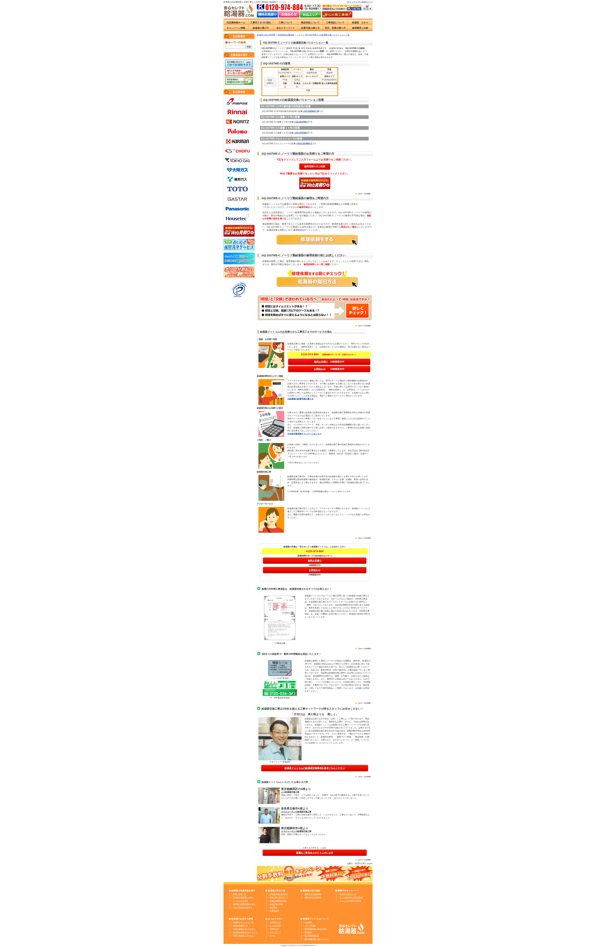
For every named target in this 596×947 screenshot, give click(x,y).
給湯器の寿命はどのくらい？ (245, 932)
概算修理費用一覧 (240, 926)
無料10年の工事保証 (313, 897)
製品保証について (310, 22)
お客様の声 (274, 911)
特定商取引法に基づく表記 (316, 929)
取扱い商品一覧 (239, 894)
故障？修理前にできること (244, 936)
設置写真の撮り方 (310, 28)
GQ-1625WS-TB (311, 111)
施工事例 (273, 907)
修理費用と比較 (360, 28)
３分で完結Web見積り (242, 907)
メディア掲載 (310, 926)
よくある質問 (275, 926)
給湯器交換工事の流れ (279, 894)
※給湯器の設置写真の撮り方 (300, 399)
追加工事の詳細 (276, 904)
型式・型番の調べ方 (335, 28)
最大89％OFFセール (347, 894)
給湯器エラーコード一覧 (243, 922)
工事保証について (335, 22)
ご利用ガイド (366, 2)
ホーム (272, 936)
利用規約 (308, 932)
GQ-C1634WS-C (305, 143)
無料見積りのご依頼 (314, 166)
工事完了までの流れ (260, 22)
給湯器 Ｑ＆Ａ (360, 22)
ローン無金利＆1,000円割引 (351, 897)
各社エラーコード (285, 28)
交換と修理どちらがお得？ (244, 929)
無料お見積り (321, 361)
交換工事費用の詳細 (278, 901)
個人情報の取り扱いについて (317, 939)
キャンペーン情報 (236, 28)
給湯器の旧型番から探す (243, 897)
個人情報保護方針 (312, 936)
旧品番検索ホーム (236, 22)
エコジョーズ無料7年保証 (350, 901)
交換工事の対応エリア (279, 897)
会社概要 (308, 922)
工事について (286, 22)
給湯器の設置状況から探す (244, 904)
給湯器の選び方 (261, 28)
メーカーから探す (240, 901)
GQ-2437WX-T (302, 133)
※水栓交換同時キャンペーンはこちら (304, 434)
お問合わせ (320, 369)
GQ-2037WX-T (302, 122)
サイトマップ (353, 2)
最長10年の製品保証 (313, 894)
